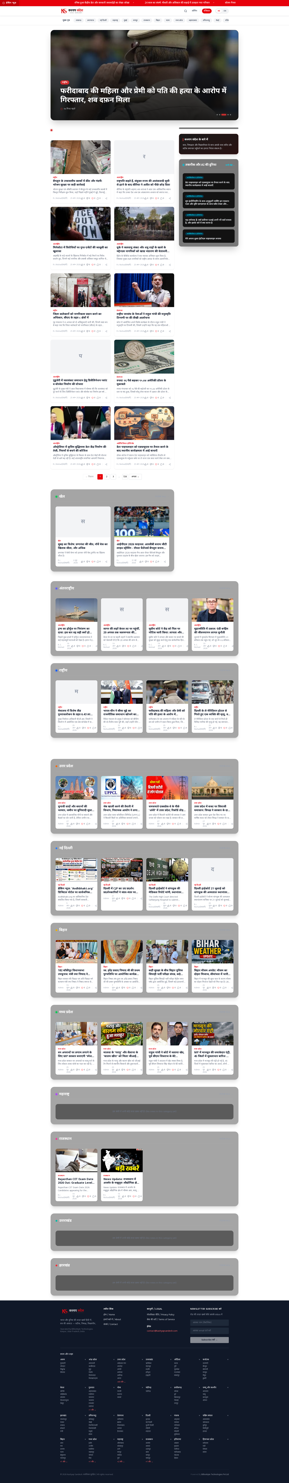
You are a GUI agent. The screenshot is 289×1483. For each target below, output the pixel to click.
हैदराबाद (120, 1431)
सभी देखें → (230, 165)
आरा (61, 1443)
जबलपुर (91, 1452)
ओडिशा (177, 1359)
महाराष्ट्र (115, 20)
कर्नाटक (206, 1359)
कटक (176, 1363)
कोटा (147, 1452)
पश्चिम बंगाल (208, 1415)
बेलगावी (205, 1369)
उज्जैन (91, 1446)
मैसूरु (204, 1375)
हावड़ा (205, 1431)
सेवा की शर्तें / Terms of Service (161, 1319)
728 (125, 476)
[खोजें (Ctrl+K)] (185, 11)
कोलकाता (206, 1422)
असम (62, 1359)
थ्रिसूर (62, 1403)
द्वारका (148, 1419)
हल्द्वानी (148, 1375)
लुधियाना (177, 1434)
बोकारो (62, 1428)
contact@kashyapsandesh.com (162, 1331)
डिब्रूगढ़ (62, 1369)
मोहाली (176, 1431)
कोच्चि (62, 1391)
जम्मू (204, 1394)
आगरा (119, 1378)
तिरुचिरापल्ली (93, 1425)
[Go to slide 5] (230, 114)
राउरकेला (177, 1372)
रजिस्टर (207, 10)
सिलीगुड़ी (205, 1428)
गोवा (119, 1387)
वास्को (119, 1397)
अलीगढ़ (119, 1375)
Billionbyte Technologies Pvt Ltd (215, 1474)
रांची (61, 1431)
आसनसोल (206, 1419)
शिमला (205, 1449)
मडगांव (119, 1394)
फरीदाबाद (177, 1452)
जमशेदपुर (63, 1419)
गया (61, 1446)
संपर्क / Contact (111, 1324)
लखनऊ (78, 20)
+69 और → (121, 1382)
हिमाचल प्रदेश (208, 1439)
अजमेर (148, 1443)
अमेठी (119, 1369)
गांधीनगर (91, 1394)
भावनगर (91, 1400)
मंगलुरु (205, 1372)
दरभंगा (62, 1449)
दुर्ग (175, 1394)
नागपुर (135, 20)
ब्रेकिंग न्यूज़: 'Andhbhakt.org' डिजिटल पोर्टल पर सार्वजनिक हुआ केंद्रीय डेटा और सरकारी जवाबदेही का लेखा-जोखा (124, 3)
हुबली (204, 1378)
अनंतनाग (205, 1391)
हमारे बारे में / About (112, 1319)
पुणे (118, 1458)
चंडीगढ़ (148, 1387)
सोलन (205, 1452)
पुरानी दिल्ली (150, 1425)
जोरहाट (62, 1366)
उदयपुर (148, 1449)
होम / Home (109, 1314)
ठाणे (118, 1449)
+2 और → (121, 1462)
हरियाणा (177, 1439)
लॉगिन (194, 10)
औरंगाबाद (120, 1443)
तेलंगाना (120, 1415)
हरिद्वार (148, 1372)
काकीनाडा (92, 1366)
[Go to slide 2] (223, 114)
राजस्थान (147, 20)
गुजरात (91, 1387)
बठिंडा (176, 1428)
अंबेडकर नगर (121, 1363)
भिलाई (176, 1400)
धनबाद (62, 1425)
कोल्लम (62, 1397)
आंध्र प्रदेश (93, 1359)
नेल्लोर (91, 1372)
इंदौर (90, 1443)
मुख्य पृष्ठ (66, 20)
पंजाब (176, 1415)
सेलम (90, 1434)
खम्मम (119, 1422)
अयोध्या (119, 1372)
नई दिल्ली (103, 20)
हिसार (176, 1458)
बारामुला (205, 1397)
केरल (62, 1387)
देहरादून (148, 1366)
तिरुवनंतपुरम (64, 1400)
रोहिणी (148, 1428)
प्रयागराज (90, 20)
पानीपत (176, 1449)
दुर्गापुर (205, 1425)
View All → (162, 496)
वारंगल (119, 1428)
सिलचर (62, 1372)
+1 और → (92, 1410)
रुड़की (148, 1369)
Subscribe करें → (209, 1340)
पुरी (175, 1366)
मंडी (204, 1446)
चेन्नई (217, 20)
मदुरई (90, 1431)
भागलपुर (63, 1458)
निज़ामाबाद (120, 1425)
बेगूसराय (63, 1455)
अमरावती (92, 1363)
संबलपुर (176, 1375)
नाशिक (119, 1455)
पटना (168, 20)
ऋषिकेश (148, 1363)
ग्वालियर (91, 1449)
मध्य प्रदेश (179, 20)
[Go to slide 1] (219, 114)
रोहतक (176, 1455)
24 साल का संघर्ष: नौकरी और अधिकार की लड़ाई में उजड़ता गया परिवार (226, 3)
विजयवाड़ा (92, 1375)
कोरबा (176, 1391)
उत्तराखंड (149, 1359)
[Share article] (106, 198)
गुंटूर (90, 1369)
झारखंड (63, 1415)
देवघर (62, 1422)
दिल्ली (148, 1415)
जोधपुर (148, 1458)
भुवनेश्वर (176, 1369)
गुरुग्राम (176, 1446)
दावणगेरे (205, 1363)
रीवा (90, 1458)
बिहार (158, 20)
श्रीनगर (205, 1400)
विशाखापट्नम (93, 1378)
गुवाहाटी (62, 1363)
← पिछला (89, 476)
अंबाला (176, 1443)
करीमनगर (120, 1419)
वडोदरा (91, 1406)
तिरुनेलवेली (92, 1428)
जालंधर (176, 1422)
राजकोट (91, 1403)
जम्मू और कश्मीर (209, 1387)
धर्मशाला (205, 1443)
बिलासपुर (177, 1397)
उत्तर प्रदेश (121, 1359)
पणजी (119, 1391)
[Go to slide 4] (228, 114)
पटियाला (177, 1425)
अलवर (148, 1446)
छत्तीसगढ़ (178, 1387)
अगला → (135, 476)
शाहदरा (148, 1431)
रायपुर (176, 1403)
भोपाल (91, 1455)
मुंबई (125, 20)
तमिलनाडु (206, 20)
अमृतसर (177, 1419)
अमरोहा (119, 1366)
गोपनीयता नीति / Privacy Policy (160, 1314)
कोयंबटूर (91, 1419)
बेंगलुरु (205, 1366)
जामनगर (91, 1397)
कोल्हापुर (120, 1446)
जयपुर (148, 1455)
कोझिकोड (63, 1394)
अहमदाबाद (193, 20)
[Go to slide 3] (225, 114)
